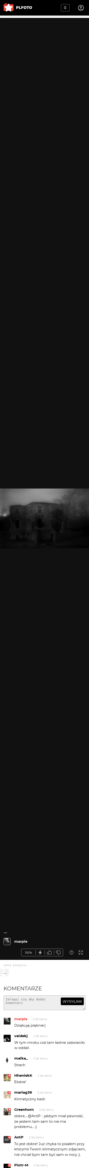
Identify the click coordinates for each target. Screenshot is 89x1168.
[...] (7, 941)
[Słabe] (58, 952)
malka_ (21, 1058)
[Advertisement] (44, 62)
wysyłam (72, 1001)
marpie (20, 941)
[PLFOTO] (18, 7)
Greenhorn (24, 1109)
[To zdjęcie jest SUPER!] (40, 952)
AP (7, 1139)
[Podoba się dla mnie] (49, 952)
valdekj (21, 1036)
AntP (18, 1137)
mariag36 (23, 1092)
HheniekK (23, 1075)
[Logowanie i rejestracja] (81, 7)
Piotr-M (21, 1165)
